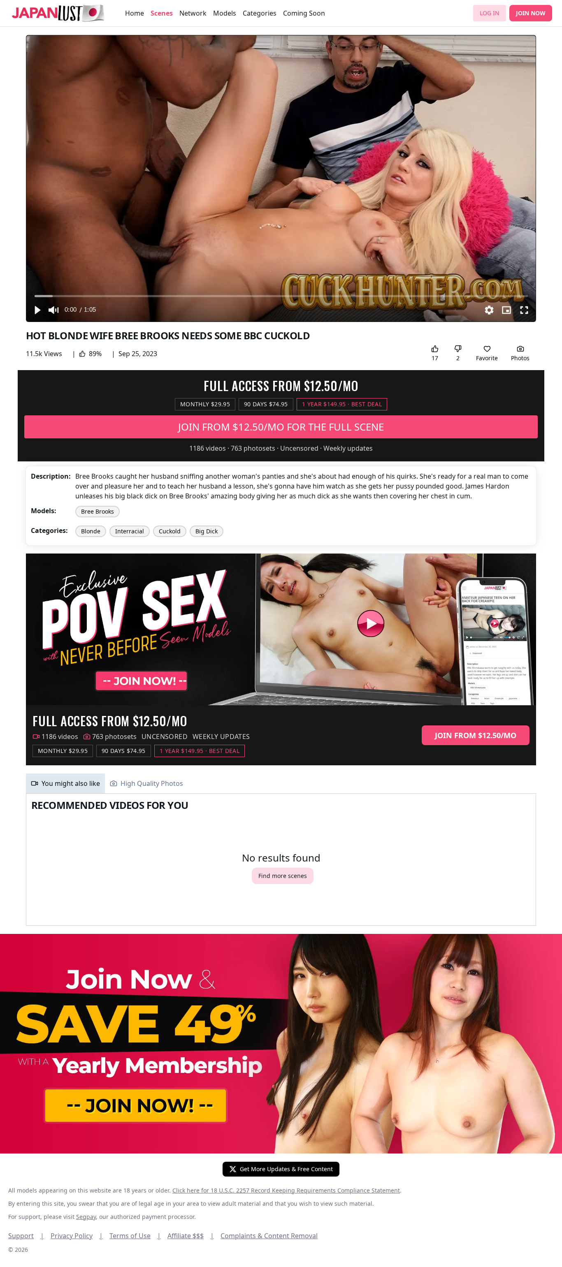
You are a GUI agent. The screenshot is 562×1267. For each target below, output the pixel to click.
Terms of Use (135, 1235)
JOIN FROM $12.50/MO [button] (475, 735)
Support (26, 1235)
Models (224, 13)
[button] (37, 310)
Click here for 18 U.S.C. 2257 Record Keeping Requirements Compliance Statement (286, 1190)
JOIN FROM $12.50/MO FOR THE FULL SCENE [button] (281, 426)
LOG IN (489, 13)
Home (134, 13)
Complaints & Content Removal (269, 1235)
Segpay (86, 1217)
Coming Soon (304, 13)
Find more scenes (282, 876)
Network (193, 13)
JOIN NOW (531, 13)
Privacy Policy (77, 1235)
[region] (281, 178)
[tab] (65, 783)
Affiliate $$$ (190, 1235)
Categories (259, 13)
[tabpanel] (281, 860)
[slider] (281, 296)
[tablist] (281, 784)
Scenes (162, 13)
